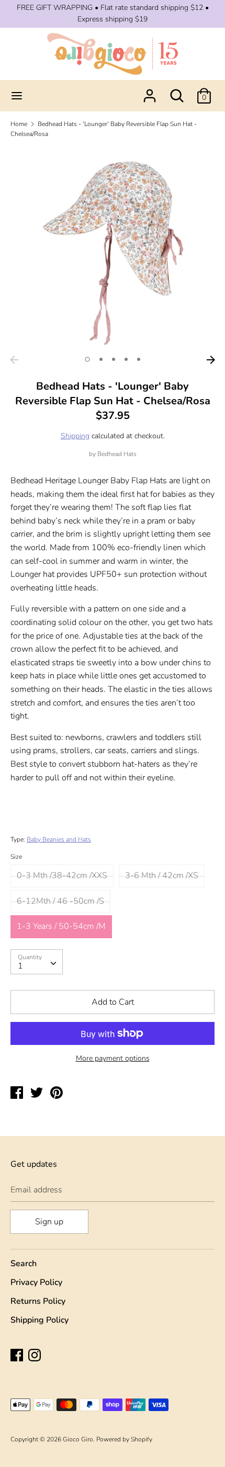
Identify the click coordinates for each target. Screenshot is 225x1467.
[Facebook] (17, 1356)
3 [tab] (113, 359)
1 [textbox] (20, 966)
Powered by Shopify (124, 1439)
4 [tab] (126, 359)
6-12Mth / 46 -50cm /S (60, 901)
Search (23, 1263)
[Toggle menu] (16, 95)
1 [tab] (87, 359)
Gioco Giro (78, 1439)
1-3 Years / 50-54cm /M (61, 926)
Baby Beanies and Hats (59, 839)
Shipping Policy (39, 1320)
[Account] (149, 91)
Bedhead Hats (117, 454)
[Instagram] (35, 1356)
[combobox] (36, 961)
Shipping (75, 436)
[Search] (176, 91)
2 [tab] (101, 359)
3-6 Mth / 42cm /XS (161, 875)
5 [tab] (138, 359)
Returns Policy (37, 1301)
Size (16, 856)
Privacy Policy (36, 1282)
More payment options (113, 1058)
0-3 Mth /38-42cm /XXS (62, 875)
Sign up (49, 1221)
